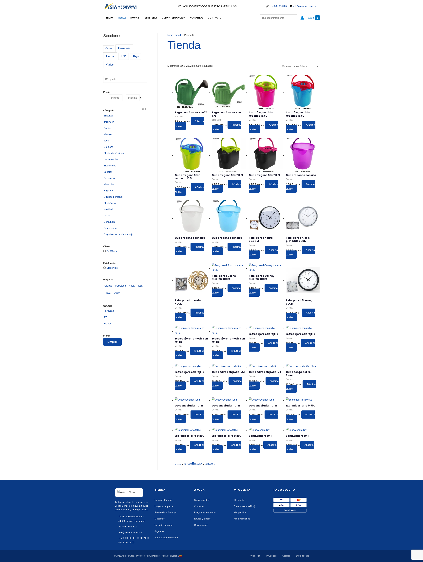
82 (195, 463)
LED (123, 56)
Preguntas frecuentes (205, 512)
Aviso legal (255, 556)
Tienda (121, 17)
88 (206, 463)
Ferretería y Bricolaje (165, 512)
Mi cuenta (239, 500)
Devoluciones (201, 525)
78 (185, 463)
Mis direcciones (242, 518)
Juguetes (159, 531)
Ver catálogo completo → (167, 537)
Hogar (134, 17)
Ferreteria (150, 17)
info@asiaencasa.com (305, 6)
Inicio (109, 17)
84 (201, 463)
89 (208, 463)
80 (190, 463)
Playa (136, 56)
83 (198, 463)
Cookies (286, 556)
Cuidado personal (163, 525)
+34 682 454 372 (278, 6)
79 (187, 463)
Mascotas (159, 518)
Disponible (112, 267)
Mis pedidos (240, 512)
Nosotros (196, 17)
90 (211, 463)
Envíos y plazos (202, 518)
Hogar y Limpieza (163, 506)
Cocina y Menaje (163, 500)
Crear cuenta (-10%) (244, 506)
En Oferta (111, 251)
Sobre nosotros (202, 500)
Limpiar (112, 342)
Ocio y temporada (173, 17)
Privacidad (271, 556)
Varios (110, 64)
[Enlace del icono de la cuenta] (302, 18)
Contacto (215, 17)
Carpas (108, 48)
